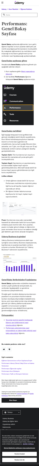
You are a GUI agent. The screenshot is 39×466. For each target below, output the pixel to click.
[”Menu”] (2, 2)
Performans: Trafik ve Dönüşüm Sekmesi (15, 374)
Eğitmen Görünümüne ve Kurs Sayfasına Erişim (17, 361)
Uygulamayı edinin (8, 424)
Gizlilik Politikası (28, 444)
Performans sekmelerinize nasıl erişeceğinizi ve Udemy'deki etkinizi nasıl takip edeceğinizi (21, 330)
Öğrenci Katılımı (26, 9)
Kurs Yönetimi (13, 9)
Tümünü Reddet (19, 454)
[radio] (4, 349)
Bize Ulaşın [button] (13, 400)
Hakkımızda (6, 427)
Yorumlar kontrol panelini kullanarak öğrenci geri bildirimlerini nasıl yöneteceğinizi (19, 322)
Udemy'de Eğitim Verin (10, 421)
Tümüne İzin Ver (19, 460)
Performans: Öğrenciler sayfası (11, 369)
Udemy (4, 9)
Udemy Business (8, 418)
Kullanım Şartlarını (22, 394)
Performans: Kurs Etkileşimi (11, 371)
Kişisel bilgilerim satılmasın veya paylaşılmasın (19, 448)
